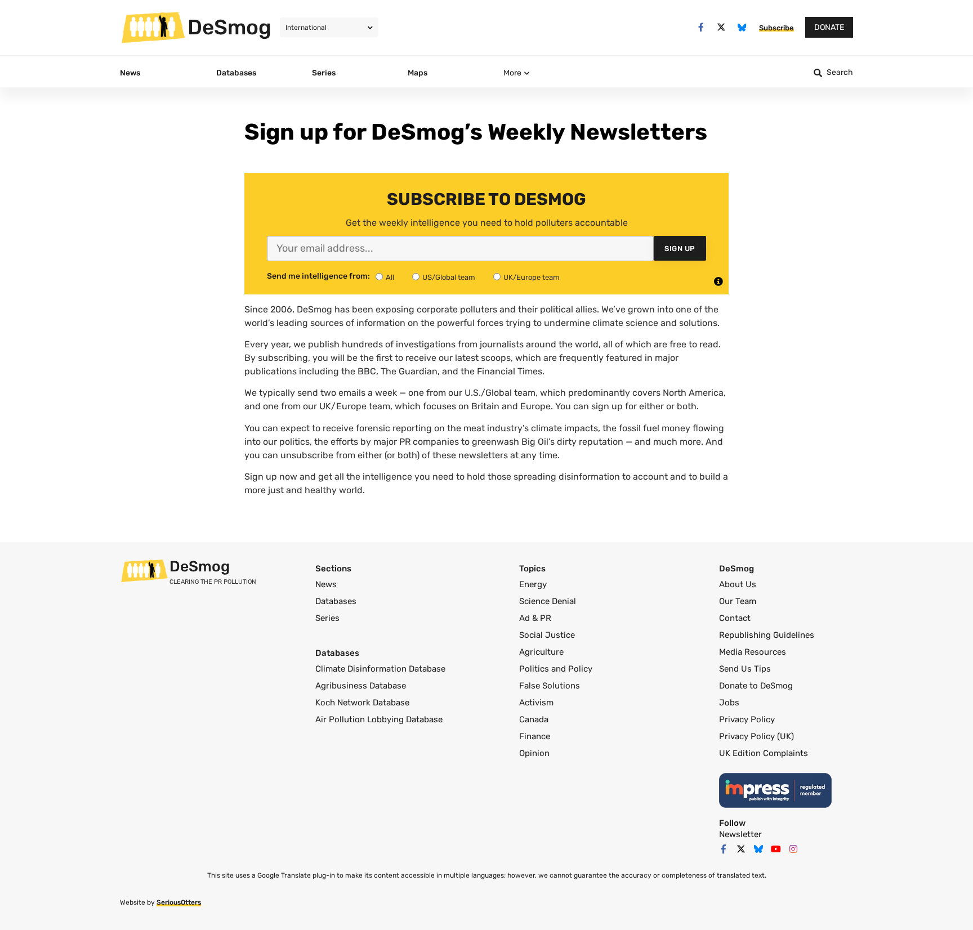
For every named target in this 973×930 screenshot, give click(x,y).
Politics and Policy (555, 669)
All (390, 277)
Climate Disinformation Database (380, 669)
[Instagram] (793, 848)
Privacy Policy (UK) (756, 736)
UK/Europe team (531, 277)
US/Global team (448, 277)
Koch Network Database (362, 703)
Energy (533, 584)
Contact (735, 618)
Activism (536, 703)
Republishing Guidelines (766, 635)
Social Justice (547, 635)
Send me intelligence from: (318, 276)
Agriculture (541, 652)
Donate (829, 27)
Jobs (729, 703)
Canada (533, 719)
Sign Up (679, 248)
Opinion (534, 753)
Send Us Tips (745, 669)
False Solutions (549, 686)
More (512, 73)
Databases (335, 601)
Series (327, 618)
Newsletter (740, 834)
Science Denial (547, 601)
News (326, 584)
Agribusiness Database (360, 686)
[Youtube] (775, 848)
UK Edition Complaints (763, 753)
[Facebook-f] (700, 27)
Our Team (737, 601)
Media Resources (752, 652)
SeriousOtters (179, 902)
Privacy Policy (747, 719)
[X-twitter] (721, 27)
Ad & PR (535, 618)
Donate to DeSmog (756, 686)
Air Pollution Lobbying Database (379, 719)
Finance (534, 736)
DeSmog (229, 27)
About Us (737, 584)
